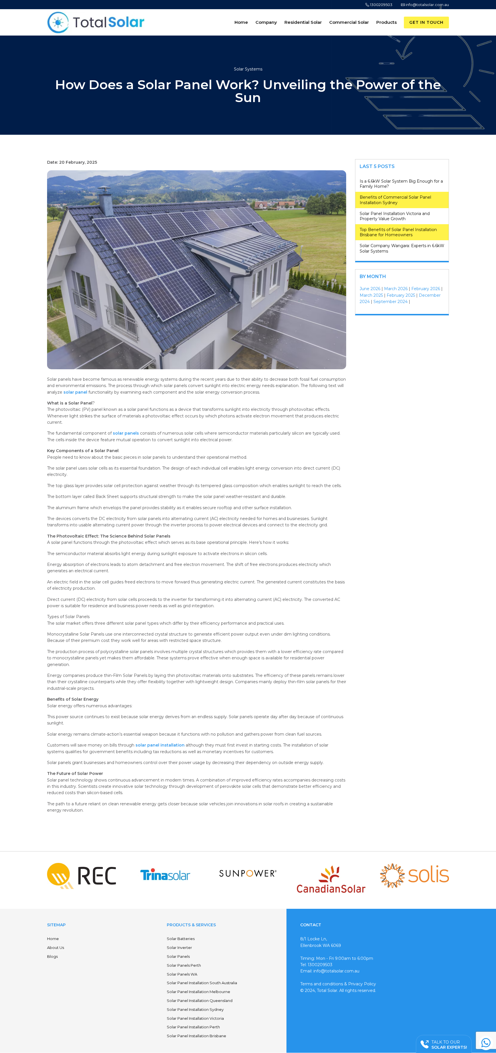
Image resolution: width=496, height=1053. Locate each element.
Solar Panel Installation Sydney (195, 1009)
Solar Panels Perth (184, 965)
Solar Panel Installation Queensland (199, 1000)
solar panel (75, 392)
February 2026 (425, 288)
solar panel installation (160, 745)
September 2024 (390, 301)
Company (266, 22)
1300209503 (380, 4)
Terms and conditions (321, 983)
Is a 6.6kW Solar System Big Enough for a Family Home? (401, 184)
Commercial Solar (349, 22)
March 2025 (371, 295)
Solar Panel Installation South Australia (202, 982)
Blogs (52, 956)
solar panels (126, 433)
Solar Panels (178, 956)
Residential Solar (303, 22)
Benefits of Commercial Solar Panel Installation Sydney (395, 200)
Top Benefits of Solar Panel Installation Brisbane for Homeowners (398, 232)
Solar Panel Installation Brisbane (196, 1036)
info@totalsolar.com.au (427, 4)
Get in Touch (426, 22)
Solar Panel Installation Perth (193, 1027)
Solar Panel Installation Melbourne (198, 991)
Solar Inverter (179, 947)
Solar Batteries (181, 938)
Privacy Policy (362, 983)
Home (241, 22)
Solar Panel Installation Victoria (195, 1018)
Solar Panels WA (182, 974)
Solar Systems (248, 69)
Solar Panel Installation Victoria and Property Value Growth (395, 216)
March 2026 (396, 288)
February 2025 (401, 295)
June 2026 (370, 288)
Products (386, 22)
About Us (55, 947)
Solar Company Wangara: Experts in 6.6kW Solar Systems (402, 248)
